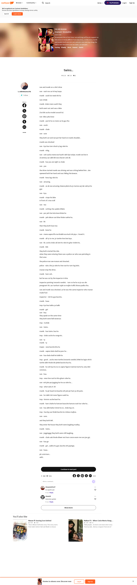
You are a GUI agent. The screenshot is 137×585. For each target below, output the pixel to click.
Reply (51, 492)
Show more (68, 508)
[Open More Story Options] (24, 132)
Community (30, 3)
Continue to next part (68, 469)
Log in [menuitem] (124, 3)
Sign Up (90, 581)
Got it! (6, 14)
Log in (79, 581)
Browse (19, 3)
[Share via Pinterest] (24, 116)
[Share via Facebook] (24, 105)
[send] (93, 481)
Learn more (17, 14)
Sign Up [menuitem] (132, 3)
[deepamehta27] (43, 488)
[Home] (7, 3)
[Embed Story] (24, 127)
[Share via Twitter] (24, 111)
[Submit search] (43, 2)
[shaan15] (43, 497)
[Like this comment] (95, 490)
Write (99, 3)
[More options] (95, 487)
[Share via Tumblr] (24, 122)
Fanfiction (58, 35)
